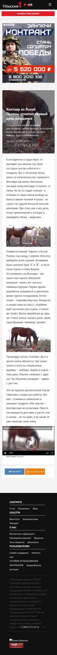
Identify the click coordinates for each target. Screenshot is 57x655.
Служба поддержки (19, 552)
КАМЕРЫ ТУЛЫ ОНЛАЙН (28, 13)
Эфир (35, 508)
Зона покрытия (17, 542)
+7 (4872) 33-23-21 (29, 627)
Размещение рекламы (21, 538)
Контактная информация (22, 533)
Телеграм (14, 523)
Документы (33, 542)
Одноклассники (30, 519)
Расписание (23, 508)
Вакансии (38, 538)
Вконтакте (15, 519)
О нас (12, 508)
